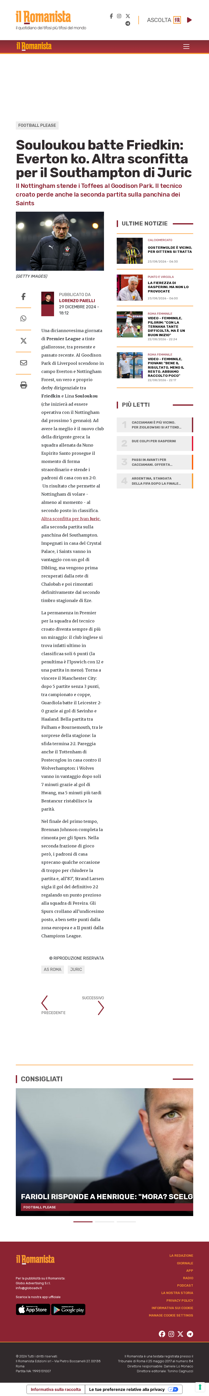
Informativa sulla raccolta (56, 1389)
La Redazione (181, 1255)
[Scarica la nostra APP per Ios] (33, 1309)
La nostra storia (177, 1293)
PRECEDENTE (53, 1013)
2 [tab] (104, 1221)
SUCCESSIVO (93, 998)
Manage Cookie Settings (171, 1315)
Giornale (185, 1263)
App (189, 1271)
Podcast (185, 1285)
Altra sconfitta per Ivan (70, 518)
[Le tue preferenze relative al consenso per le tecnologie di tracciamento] (200, 1387)
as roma (52, 969)
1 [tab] (83, 1221)
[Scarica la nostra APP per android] (68, 1309)
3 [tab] (126, 1221)
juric (76, 969)
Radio (188, 1278)
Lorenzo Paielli (77, 300)
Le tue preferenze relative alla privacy (127, 1389)
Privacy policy (179, 1300)
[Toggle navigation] (186, 46)
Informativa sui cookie (172, 1308)
